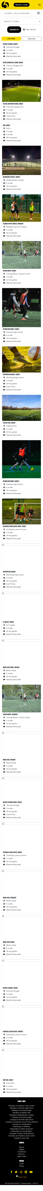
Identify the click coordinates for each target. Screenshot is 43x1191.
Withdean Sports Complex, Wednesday (13, 224)
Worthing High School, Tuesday (11, 374)
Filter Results (31, 29)
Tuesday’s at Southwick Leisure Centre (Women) (21, 1122)
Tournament (21, 1152)
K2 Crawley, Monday (8, 622)
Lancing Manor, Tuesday (9, 271)
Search (14, 29)
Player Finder (21, 1156)
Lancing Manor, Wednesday (10, 714)
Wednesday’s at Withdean (21, 1126)
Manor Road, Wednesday (9, 898)
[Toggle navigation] (39, 4)
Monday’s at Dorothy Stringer (22, 1110)
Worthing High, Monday (9, 572)
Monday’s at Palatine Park (21, 1113)
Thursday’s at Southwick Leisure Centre (21, 1136)
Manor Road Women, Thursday (11, 667)
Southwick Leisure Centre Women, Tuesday (14, 526)
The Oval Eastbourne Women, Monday (13, 104)
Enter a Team (21, 5)
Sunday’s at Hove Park (21, 1138)
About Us (21, 1154)
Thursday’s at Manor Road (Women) (21, 1133)
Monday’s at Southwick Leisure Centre (21, 1106)
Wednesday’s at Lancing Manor (21, 1131)
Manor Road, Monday (9, 942)
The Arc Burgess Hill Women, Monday (13, 62)
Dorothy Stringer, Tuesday (10, 988)
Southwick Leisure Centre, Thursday (13, 1031)
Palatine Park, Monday (9, 423)
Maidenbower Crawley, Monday (11, 177)
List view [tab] (11, 38)
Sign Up (21, 1147)
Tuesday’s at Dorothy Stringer (21, 1117)
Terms (21, 1164)
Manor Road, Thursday (9, 760)
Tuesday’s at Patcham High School (21, 1120)
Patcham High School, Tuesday (11, 329)
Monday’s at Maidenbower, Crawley (21, 1115)
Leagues (21, 1149)
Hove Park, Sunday (8, 1080)
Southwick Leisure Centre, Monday (12, 852)
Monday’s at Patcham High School (21, 1108)
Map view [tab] (31, 38)
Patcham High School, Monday (11, 481)
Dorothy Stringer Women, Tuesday (12, 802)
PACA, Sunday (6, 125)
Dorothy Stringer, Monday (10, 44)
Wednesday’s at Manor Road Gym (21, 1129)
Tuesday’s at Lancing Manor (21, 1124)
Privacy (21, 1166)
